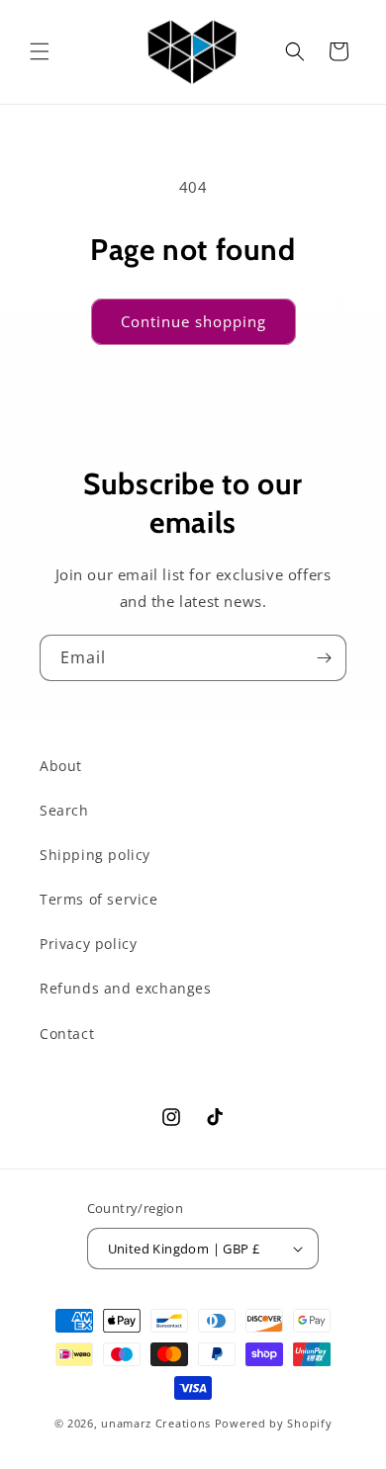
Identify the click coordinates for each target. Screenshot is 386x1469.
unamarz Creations (156, 1423)
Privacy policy (88, 943)
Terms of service (99, 899)
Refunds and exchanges (126, 988)
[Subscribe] (323, 658)
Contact (67, 1033)
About (61, 765)
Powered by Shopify (274, 1423)
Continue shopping (193, 321)
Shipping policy (95, 854)
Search (64, 810)
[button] (39, 51)
